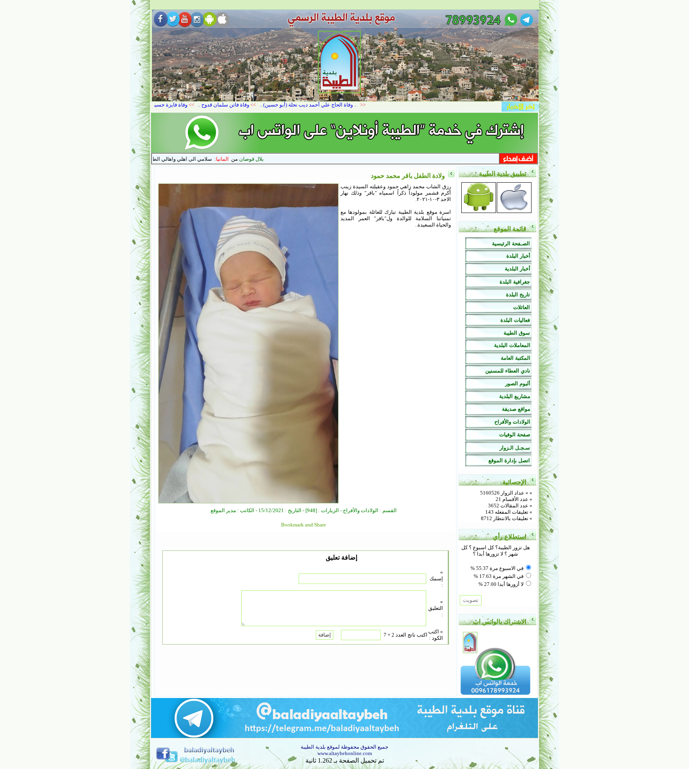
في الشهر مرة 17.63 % (499, 576)
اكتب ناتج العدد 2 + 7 (405, 635)
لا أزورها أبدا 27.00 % (501, 584)
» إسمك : (436, 578)
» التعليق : (435, 608)
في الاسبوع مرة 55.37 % (497, 568)
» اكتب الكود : (435, 635)
